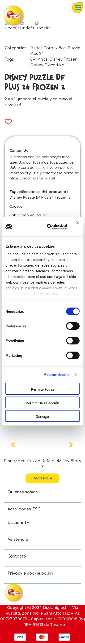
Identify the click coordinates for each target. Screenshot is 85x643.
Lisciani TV (19, 523)
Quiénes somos (23, 492)
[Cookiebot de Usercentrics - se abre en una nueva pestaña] (50, 227)
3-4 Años (38, 59)
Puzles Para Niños (48, 48)
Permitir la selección (42, 403)
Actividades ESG (24, 509)
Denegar (43, 417)
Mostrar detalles (57, 375)
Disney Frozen (63, 59)
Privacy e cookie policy (30, 573)
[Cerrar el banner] (78, 227)
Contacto (17, 556)
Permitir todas (42, 389)
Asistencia (18, 539)
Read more (42, 478)
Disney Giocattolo (47, 65)
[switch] (73, 326)
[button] (7, 122)
